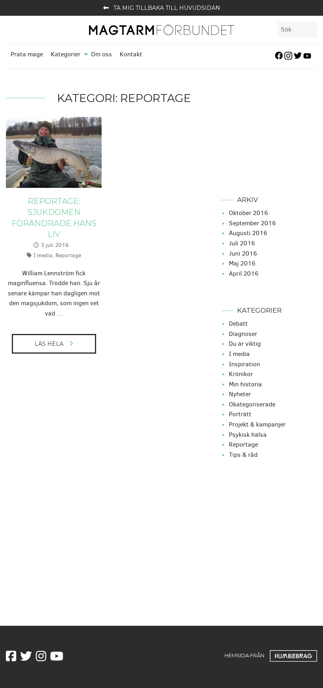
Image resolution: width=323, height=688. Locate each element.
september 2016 (252, 223)
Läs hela (49, 343)
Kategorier (65, 54)
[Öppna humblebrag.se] (293, 655)
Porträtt (240, 414)
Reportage (68, 255)
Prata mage (27, 54)
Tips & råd (243, 455)
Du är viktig (245, 343)
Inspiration (244, 364)
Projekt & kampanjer (257, 424)
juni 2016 (243, 253)
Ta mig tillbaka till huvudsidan (166, 7)
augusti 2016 (248, 233)
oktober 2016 (248, 213)
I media (42, 255)
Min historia (245, 384)
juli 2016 (242, 243)
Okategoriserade (252, 404)
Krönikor (241, 374)
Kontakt (131, 54)
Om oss (101, 54)
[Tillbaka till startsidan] (161, 29)
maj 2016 (242, 263)
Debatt (238, 323)
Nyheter (240, 394)
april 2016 (243, 273)
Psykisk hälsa (248, 434)
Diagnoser (243, 334)
